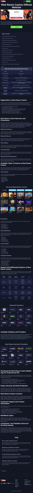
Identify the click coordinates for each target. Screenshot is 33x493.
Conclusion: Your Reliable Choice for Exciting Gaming (10, 64)
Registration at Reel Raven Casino (7, 38)
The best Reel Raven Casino (6, 44)
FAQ (2, 66)
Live (11, 190)
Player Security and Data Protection (7, 56)
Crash (20, 190)
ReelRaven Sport (4, 62)
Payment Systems (5, 48)
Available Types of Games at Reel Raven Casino (10, 42)
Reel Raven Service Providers (7, 52)
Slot (28, 190)
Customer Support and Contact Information (9, 60)
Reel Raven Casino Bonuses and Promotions (9, 40)
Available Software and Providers (7, 50)
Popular (4, 190)
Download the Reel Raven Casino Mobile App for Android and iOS (12, 54)
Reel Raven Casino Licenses (6, 58)
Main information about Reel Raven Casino (9, 36)
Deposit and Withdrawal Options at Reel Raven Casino (11, 46)
